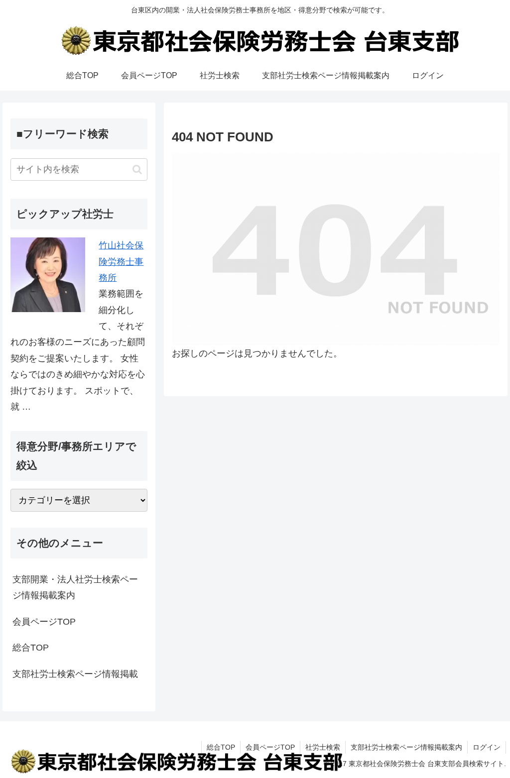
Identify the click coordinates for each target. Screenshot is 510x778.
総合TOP (30, 648)
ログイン (487, 747)
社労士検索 (322, 747)
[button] (137, 169)
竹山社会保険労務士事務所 (121, 261)
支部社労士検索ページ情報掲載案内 (406, 747)
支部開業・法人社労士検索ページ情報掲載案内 (75, 587)
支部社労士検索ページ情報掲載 (75, 674)
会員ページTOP (44, 622)
